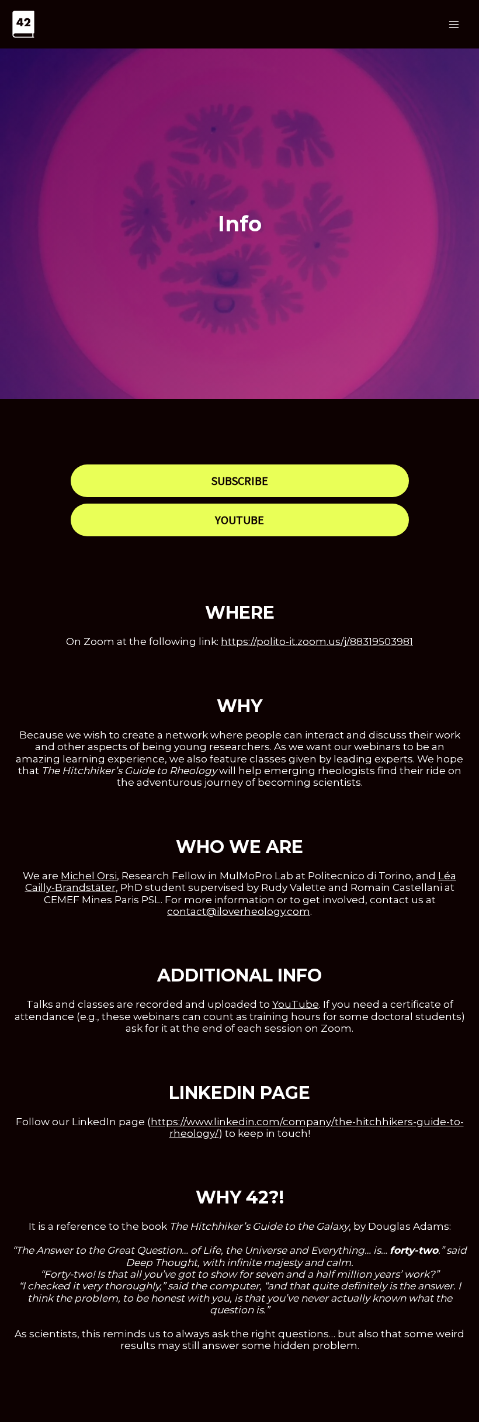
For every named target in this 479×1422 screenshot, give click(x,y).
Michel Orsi (89, 876)
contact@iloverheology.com (238, 911)
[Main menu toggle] (454, 24)
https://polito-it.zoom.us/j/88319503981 (317, 641)
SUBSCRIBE (239, 480)
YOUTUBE (239, 519)
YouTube (295, 1004)
